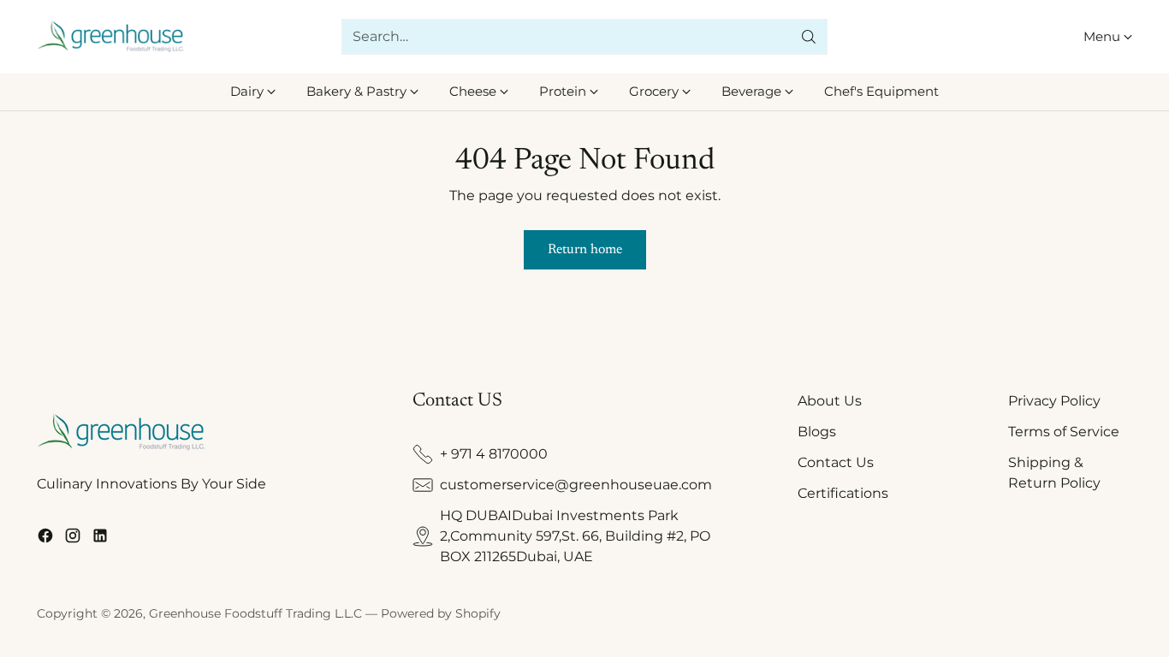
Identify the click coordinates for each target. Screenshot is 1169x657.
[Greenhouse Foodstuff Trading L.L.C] (112, 37)
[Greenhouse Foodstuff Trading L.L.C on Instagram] (72, 538)
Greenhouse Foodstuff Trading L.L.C (255, 613)
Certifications (843, 493)
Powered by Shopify (441, 613)
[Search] (809, 37)
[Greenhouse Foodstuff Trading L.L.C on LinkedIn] (100, 538)
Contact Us (836, 462)
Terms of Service (1063, 431)
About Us (830, 401)
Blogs (817, 431)
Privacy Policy (1054, 401)
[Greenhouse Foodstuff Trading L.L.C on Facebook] (45, 538)
